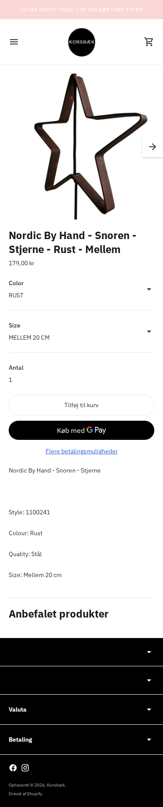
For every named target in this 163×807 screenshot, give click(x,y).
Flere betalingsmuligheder (82, 451)
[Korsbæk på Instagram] (25, 767)
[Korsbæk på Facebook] (13, 767)
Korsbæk (56, 785)
